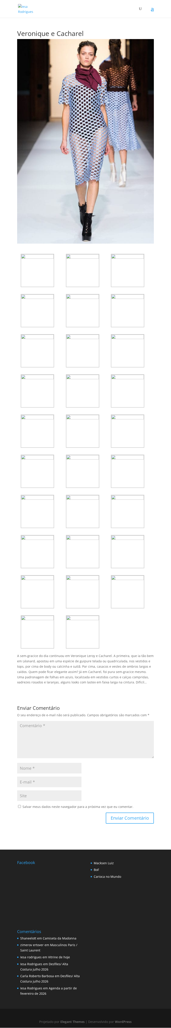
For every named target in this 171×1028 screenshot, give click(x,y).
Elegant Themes (72, 1022)
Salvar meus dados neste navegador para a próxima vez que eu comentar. (77, 807)
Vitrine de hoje (59, 957)
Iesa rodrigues (31, 957)
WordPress (123, 1022)
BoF (96, 870)
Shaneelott (28, 938)
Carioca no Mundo (107, 876)
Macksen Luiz (104, 863)
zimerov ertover (32, 945)
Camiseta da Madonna (59, 938)
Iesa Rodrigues (31, 964)
